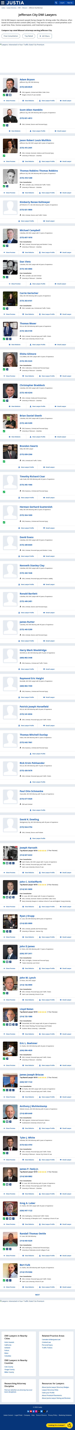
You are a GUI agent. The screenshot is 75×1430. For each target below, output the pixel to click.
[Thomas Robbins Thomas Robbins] (10, 176)
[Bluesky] (41, 1411)
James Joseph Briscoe (32, 1074)
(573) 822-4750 (26, 1145)
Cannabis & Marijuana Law (51, 1340)
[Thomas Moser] (10, 329)
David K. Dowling (29, 819)
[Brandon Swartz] (10, 451)
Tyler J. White (27, 1137)
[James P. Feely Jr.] (10, 1174)
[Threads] (39, 1411)
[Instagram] (36, 1411)
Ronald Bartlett (28, 593)
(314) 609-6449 (26, 1113)
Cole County (8, 1367)
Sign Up (69, 2)
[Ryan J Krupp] (10, 921)
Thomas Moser (28, 323)
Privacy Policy (52, 1415)
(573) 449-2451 (26, 601)
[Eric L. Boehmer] (10, 1049)
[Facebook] (33, 1411)
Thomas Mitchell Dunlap (34, 734)
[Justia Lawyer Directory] (15, 2)
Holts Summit (9, 1342)
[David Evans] (10, 543)
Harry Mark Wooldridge (33, 650)
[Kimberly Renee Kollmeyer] (10, 207)
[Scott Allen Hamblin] (10, 115)
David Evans (26, 537)
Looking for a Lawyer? (56, 1425)
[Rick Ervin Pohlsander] (10, 768)
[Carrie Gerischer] (10, 298)
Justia (3, 8)
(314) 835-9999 (26, 923)
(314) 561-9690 (26, 889)
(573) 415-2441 (26, 147)
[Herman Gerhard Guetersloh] (10, 512)
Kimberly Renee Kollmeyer (35, 202)
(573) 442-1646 (26, 573)
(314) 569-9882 (26, 1176)
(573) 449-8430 (26, 545)
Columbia (7, 1356)
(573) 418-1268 (26, 178)
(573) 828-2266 (26, 454)
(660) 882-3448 (26, 657)
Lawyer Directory (11, 8)
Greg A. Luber (27, 1203)
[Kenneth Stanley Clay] (10, 571)
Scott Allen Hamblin (31, 109)
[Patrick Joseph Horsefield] (10, 712)
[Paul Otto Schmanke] (10, 797)
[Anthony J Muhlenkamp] (10, 1112)
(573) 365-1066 (26, 484)
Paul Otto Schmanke (31, 791)
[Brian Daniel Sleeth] (10, 421)
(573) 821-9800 (26, 209)
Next (37, 1295)
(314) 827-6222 (26, 855)
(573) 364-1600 (26, 515)
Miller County (9, 1372)
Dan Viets (25, 261)
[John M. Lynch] (10, 983)
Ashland (7, 1348)
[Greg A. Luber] (10, 1208)
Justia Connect (8, 1415)
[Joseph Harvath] (10, 853)
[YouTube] (31, 1411)
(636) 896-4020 (26, 1050)
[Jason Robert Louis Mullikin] (10, 146)
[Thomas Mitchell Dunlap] (10, 740)
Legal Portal (18, 1415)
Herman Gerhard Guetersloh (36, 506)
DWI (19, 8)
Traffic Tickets (47, 1348)
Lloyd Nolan (26, 1009)
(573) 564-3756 (26, 827)
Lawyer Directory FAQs (50, 1390)
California (7, 1345)
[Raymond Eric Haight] (10, 684)
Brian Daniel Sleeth (31, 415)
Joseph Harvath (28, 847)
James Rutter (27, 621)
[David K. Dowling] (10, 825)
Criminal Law (46, 1342)
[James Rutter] (10, 627)
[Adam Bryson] (10, 85)
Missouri (24, 8)
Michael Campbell (30, 230)
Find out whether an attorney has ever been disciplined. (18, 1391)
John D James (27, 946)
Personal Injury (47, 1345)
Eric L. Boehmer (28, 1043)
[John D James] (10, 952)
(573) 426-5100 (26, 331)
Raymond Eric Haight (32, 678)
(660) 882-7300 (26, 686)
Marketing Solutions (65, 1415)
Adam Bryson (27, 79)
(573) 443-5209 (26, 423)
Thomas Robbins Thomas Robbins (39, 170)
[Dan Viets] (10, 267)
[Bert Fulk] (10, 1270)
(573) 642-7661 (26, 742)
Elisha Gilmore (28, 353)
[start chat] (69, 1425)
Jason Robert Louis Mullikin (35, 140)
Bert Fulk (25, 1264)
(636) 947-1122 (26, 1082)
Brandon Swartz (29, 445)
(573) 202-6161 (26, 300)
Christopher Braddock (32, 385)
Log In (62, 2)
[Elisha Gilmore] (10, 359)
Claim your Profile (48, 1393)
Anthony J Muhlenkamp (33, 1106)
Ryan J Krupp (27, 915)
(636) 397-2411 (26, 953)
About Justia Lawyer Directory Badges (55, 1387)
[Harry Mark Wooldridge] (10, 656)
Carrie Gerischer (29, 293)
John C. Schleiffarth (31, 881)
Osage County (9, 1369)
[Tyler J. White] (10, 1143)
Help (33, 1415)
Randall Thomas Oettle (33, 1233)
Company (27, 1415)
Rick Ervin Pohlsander (32, 762)
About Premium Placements (52, 1395)
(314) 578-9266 (26, 1272)
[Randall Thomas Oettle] (10, 1239)
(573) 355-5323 (26, 361)
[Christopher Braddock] (10, 391)
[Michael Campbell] (10, 236)
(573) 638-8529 (26, 87)
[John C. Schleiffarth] (10, 887)
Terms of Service (41, 1415)
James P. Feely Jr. (29, 1168)
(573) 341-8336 (26, 714)
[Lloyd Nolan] (10, 1014)
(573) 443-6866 (26, 269)
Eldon (6, 1353)
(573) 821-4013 (26, 118)
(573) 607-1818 (26, 237)
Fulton (6, 1350)
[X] (44, 1411)
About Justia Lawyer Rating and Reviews (56, 1398)
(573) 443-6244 (26, 392)
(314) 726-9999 (26, 985)
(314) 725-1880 (26, 1016)
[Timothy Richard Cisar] (10, 482)
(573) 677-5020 (26, 799)
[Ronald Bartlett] (10, 599)
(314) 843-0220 (26, 1240)
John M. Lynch (28, 977)
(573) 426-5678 (26, 770)
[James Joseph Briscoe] (10, 1080)
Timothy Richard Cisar (32, 476)
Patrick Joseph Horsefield (34, 706)
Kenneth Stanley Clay (32, 565)
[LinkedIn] (28, 1411)
